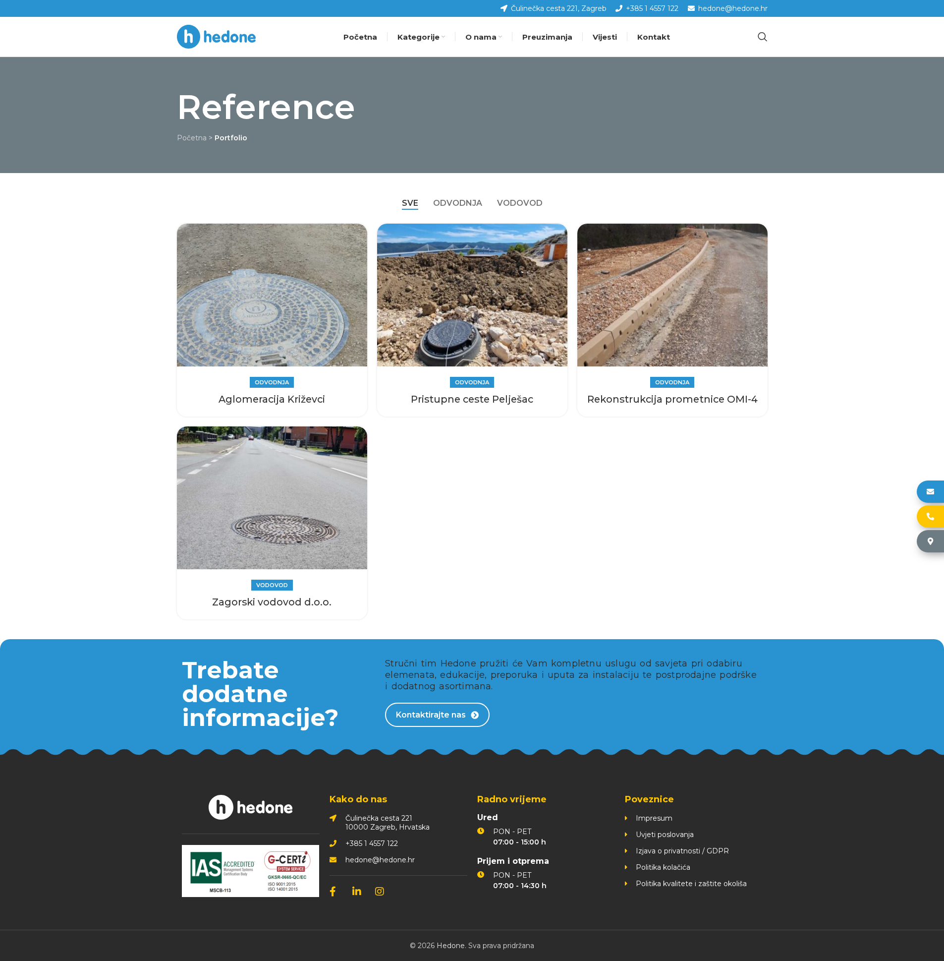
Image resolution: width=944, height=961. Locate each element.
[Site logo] (216, 36)
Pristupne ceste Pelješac (472, 399)
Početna (192, 137)
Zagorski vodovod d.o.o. (272, 602)
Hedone (451, 945)
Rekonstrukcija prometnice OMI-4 (672, 399)
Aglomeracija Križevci (272, 399)
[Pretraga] (763, 37)
